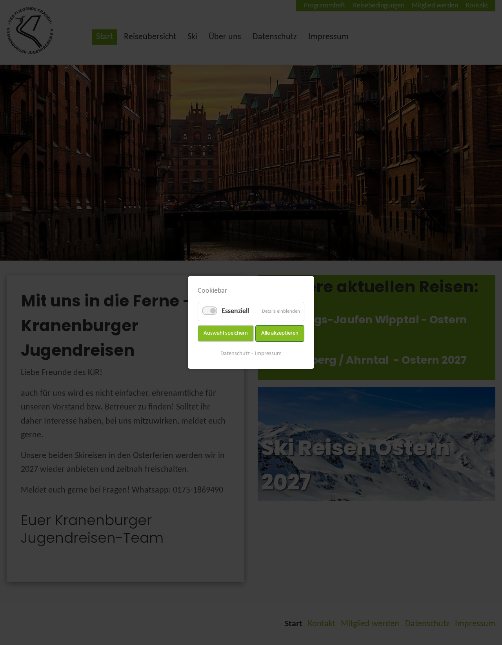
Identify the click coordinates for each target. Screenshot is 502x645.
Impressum (268, 354)
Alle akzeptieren (279, 333)
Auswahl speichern (226, 333)
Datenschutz (235, 354)
